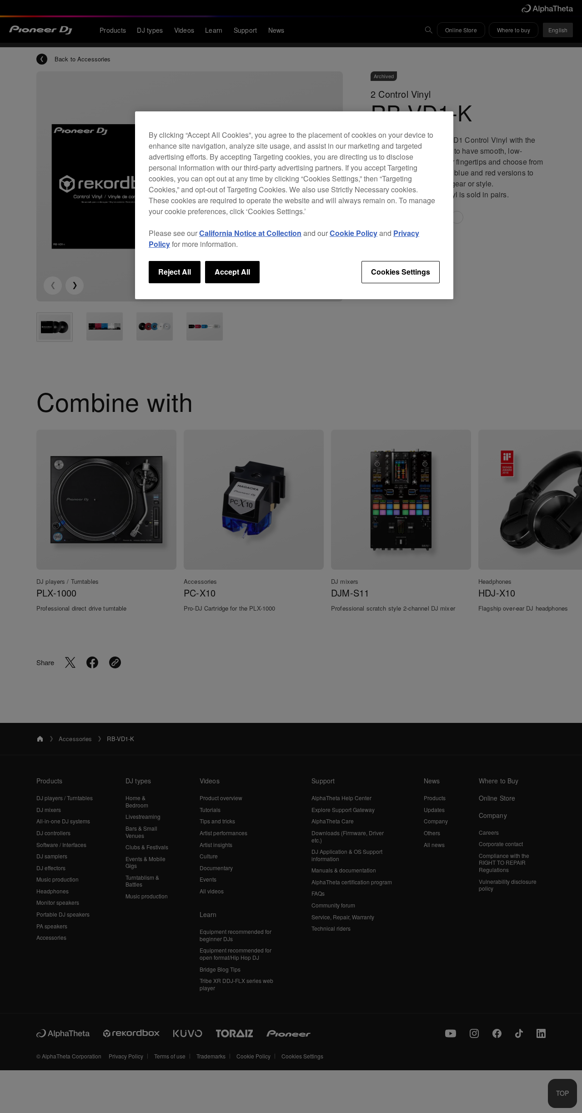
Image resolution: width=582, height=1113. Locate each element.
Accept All (232, 271)
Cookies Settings (400, 271)
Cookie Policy (353, 233)
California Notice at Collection (250, 233)
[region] (294, 205)
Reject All (174, 271)
